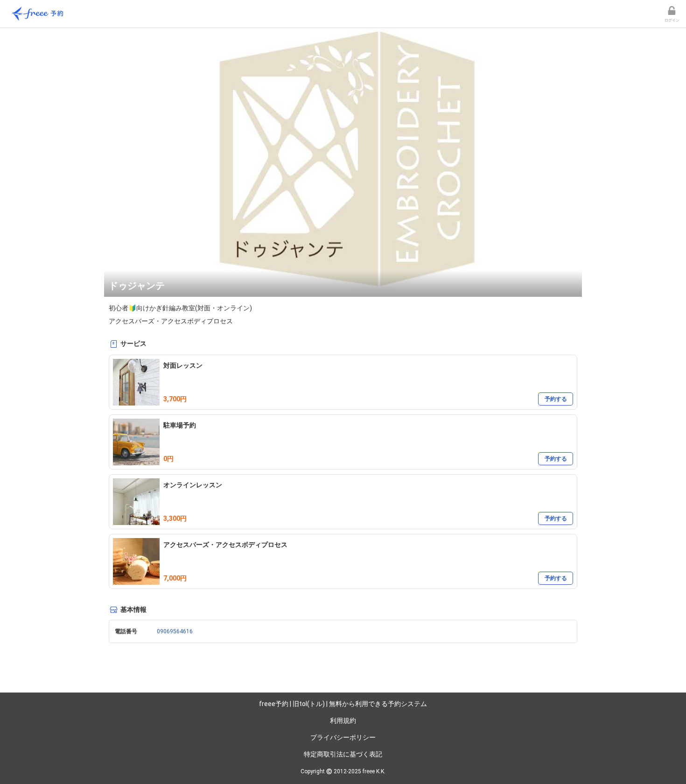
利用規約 (343, 720)
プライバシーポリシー (343, 737)
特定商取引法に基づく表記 (343, 754)
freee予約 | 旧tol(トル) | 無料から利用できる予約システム (343, 703)
